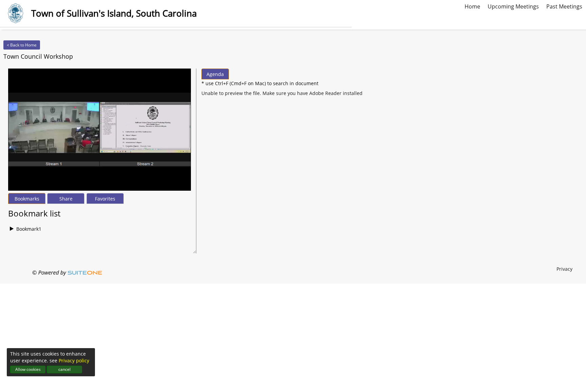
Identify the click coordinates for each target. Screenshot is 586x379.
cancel (64, 369)
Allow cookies (28, 369)
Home (472, 6)
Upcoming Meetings (513, 6)
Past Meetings (564, 6)
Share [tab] (66, 198)
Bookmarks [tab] (27, 198)
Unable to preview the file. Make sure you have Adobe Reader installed (282, 93)
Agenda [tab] (215, 74)
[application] (99, 130)
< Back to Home (22, 45)
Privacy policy (74, 360)
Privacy (564, 269)
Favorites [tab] (105, 198)
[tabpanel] (99, 220)
